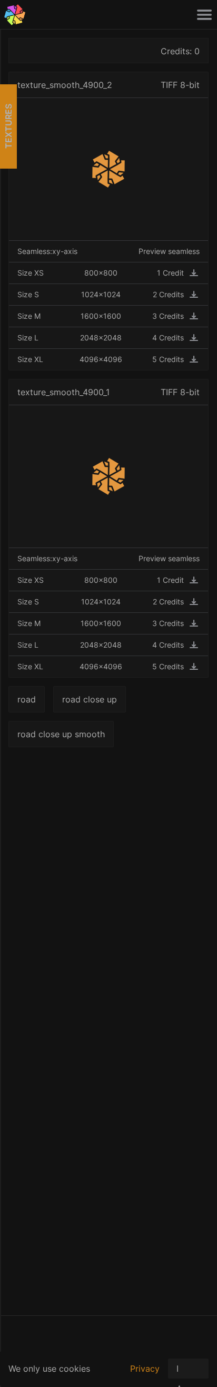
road (26, 699)
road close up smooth (61, 734)
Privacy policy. (145, 1374)
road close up (89, 699)
